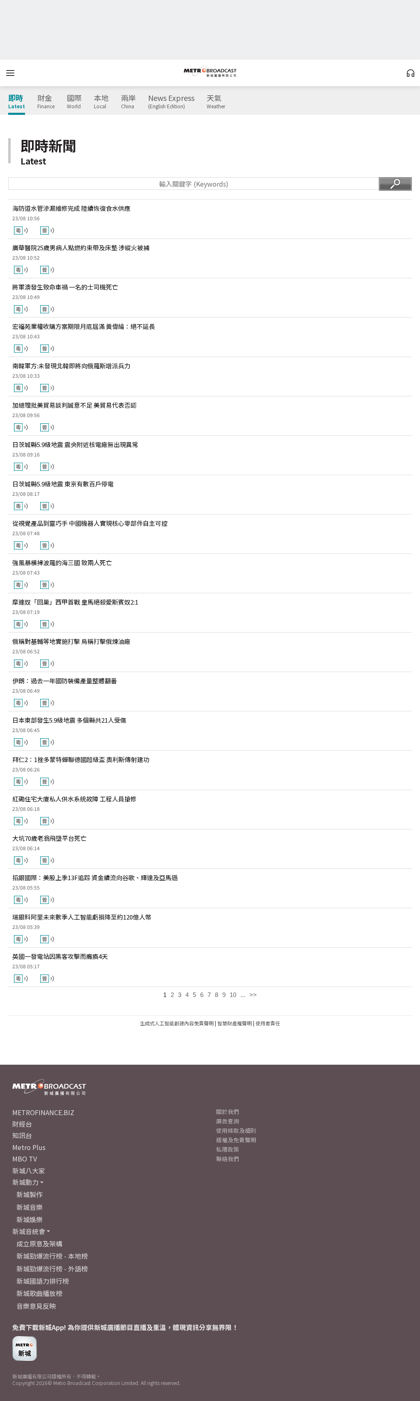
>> (253, 994)
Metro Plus (29, 1147)
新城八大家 (28, 1170)
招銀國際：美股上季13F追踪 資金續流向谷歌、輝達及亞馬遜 (95, 877)
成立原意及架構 (39, 1243)
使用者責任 (268, 1023)
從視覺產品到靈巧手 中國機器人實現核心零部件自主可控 (89, 523)
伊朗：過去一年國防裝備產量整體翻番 (64, 680)
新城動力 (25, 1182)
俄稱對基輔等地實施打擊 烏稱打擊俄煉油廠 (71, 641)
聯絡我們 (227, 1159)
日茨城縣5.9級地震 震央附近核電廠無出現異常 (75, 444)
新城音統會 (28, 1231)
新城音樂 (29, 1207)
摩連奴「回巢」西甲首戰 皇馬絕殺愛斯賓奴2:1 (75, 602)
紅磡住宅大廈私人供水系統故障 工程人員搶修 (74, 798)
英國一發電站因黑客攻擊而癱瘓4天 (60, 956)
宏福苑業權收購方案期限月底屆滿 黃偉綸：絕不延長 (83, 326)
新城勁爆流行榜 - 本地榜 (52, 1256)
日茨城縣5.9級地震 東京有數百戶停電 (63, 483)
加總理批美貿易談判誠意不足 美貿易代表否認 (74, 405)
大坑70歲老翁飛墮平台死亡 (49, 838)
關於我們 (227, 1111)
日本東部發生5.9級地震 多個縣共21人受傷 (69, 720)
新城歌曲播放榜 (39, 1293)
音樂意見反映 (36, 1306)
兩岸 (128, 102)
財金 (46, 102)
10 (233, 994)
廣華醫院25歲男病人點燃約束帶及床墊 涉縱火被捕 (80, 247)
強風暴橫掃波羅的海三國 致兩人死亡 (62, 562)
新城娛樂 (29, 1219)
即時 (16, 102)
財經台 (22, 1124)
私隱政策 (227, 1149)
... (242, 994)
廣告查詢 (227, 1121)
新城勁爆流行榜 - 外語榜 (52, 1268)
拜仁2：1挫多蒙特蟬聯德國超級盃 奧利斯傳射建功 (80, 759)
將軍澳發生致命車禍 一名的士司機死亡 (65, 287)
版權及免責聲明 (236, 1140)
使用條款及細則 (236, 1130)
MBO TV (24, 1159)
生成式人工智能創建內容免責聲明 (177, 1023)
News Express (171, 102)
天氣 (216, 102)
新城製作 (29, 1194)
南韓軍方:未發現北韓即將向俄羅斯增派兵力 (71, 365)
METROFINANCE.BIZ (43, 1112)
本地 (101, 102)
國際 (74, 102)
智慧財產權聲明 (234, 1023)
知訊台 (22, 1135)
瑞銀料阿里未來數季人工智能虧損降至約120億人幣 (81, 917)
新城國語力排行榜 (42, 1281)
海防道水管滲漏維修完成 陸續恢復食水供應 (71, 208)
